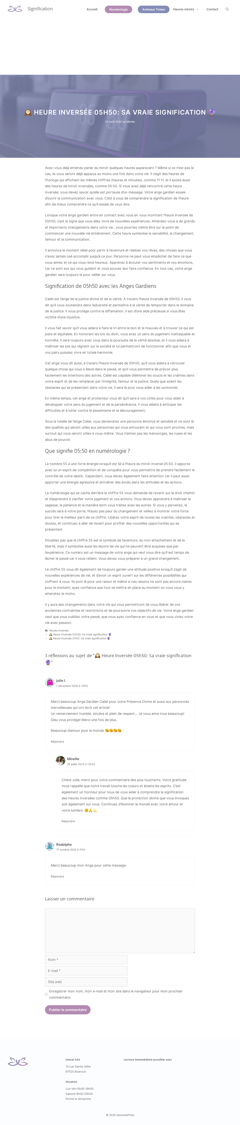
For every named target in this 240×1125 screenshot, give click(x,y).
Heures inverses (59, 630)
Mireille (73, 759)
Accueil (92, 9)
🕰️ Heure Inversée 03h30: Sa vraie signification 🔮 (80, 634)
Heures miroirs (183, 9)
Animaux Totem (153, 9)
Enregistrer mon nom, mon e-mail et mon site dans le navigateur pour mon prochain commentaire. (116, 994)
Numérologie (118, 9)
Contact (212, 9)
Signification (40, 8)
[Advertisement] (120, 46)
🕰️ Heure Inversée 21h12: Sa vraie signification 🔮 (79, 638)
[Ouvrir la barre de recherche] (227, 9)
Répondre (57, 741)
